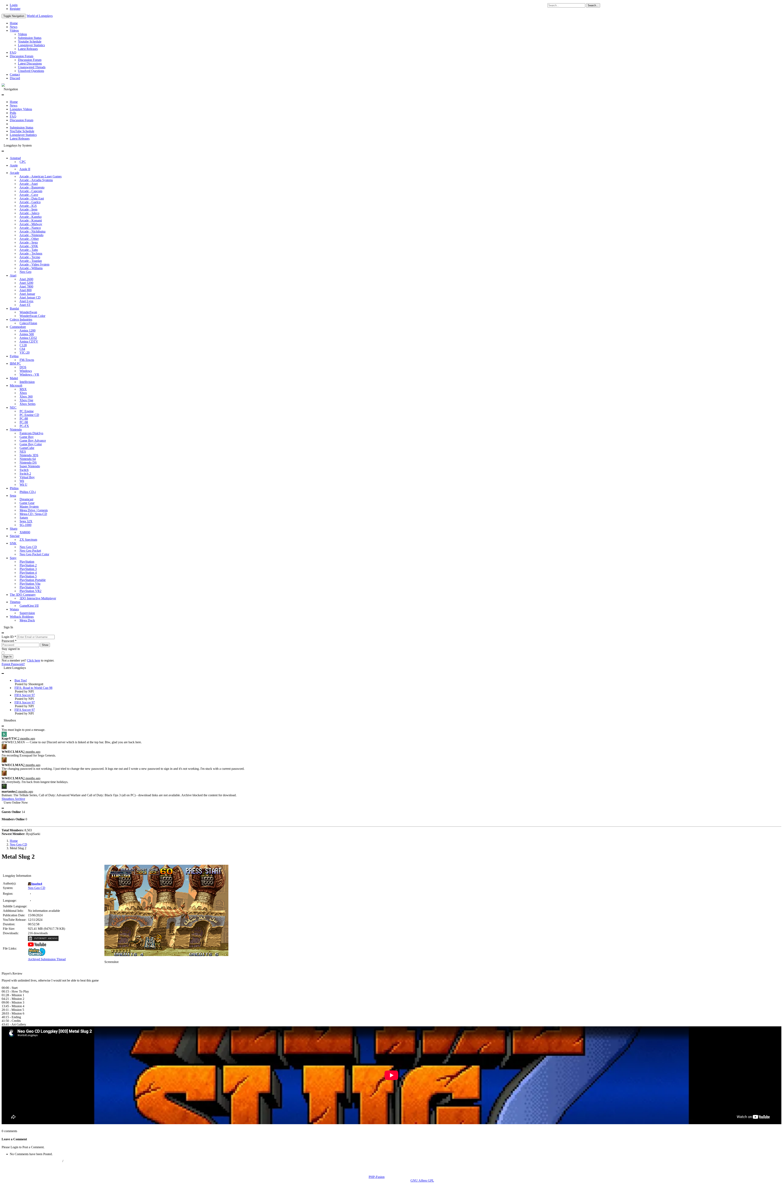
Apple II (24, 169)
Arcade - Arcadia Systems (36, 180)
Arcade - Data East (31, 198)
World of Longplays (40, 16)
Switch (24, 470)
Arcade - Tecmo (29, 257)
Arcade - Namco (30, 227)
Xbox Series (27, 404)
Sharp (13, 528)
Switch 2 (25, 473)
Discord (15, 78)
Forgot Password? (13, 664)
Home (14, 23)
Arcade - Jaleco (29, 213)
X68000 (25, 532)
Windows (26, 371)
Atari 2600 (26, 279)
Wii (22, 481)
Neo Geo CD (28, 547)
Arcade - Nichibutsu (32, 231)
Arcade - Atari (28, 183)
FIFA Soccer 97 (24, 695)
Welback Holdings (22, 616)
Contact (15, 74)
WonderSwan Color (32, 316)
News (13, 27)
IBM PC (15, 363)
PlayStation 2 (28, 565)
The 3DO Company (23, 594)
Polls (13, 113)
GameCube (27, 448)
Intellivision (27, 382)
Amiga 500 (26, 334)
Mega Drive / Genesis (34, 510)
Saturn (24, 517)
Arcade (14, 172)
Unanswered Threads (31, 67)
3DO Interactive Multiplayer (38, 598)
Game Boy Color (31, 444)
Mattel (14, 378)
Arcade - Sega (28, 242)
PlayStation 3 (28, 569)
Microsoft (16, 385)
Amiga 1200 (27, 330)
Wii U (23, 484)
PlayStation (27, 561)
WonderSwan (28, 312)
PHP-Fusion (377, 1177)
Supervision (27, 613)
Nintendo (16, 429)
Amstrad (15, 158)
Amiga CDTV (28, 341)
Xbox (23, 393)
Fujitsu (14, 356)
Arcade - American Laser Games (40, 176)
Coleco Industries (21, 319)
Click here (33, 660)
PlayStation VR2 (30, 591)
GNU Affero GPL (422, 1180)
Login (14, 5)
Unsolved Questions (31, 71)
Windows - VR (29, 374)
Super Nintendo (30, 466)
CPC (23, 161)
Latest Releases (28, 49)
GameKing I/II (29, 605)
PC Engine (27, 411)
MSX (23, 389)
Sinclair (15, 536)
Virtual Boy (27, 477)
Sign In (7, 656)
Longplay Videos (21, 109)
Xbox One (26, 400)
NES (23, 451)
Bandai (14, 308)
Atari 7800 (26, 286)
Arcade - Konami (30, 220)
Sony (13, 558)
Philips (14, 488)
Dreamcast (26, 499)
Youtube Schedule (29, 41)
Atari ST (25, 305)
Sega (13, 495)
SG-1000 (25, 525)
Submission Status (29, 38)
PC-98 (24, 422)
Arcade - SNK (28, 246)
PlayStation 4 (28, 572)
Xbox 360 (26, 396)
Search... (593, 5)
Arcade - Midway (30, 224)
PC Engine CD (29, 415)
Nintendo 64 (28, 459)
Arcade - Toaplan (30, 260)
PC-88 (24, 418)
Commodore (18, 327)
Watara (14, 609)
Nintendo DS (28, 462)
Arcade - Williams (31, 268)
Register (15, 8)
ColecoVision (28, 323)
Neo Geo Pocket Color (34, 554)
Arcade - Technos (30, 253)
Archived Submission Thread (47, 959)
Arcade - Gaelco (30, 202)
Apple (14, 165)
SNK (13, 543)
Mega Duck (27, 620)
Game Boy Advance (33, 440)
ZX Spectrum (28, 539)
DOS (23, 367)
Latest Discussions (30, 63)
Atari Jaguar (27, 294)
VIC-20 (25, 352)
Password (9, 641)
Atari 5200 (26, 283)
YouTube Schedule (22, 131)
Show (45, 644)
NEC (13, 407)
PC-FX (24, 426)
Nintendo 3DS (29, 455)
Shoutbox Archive (13, 799)
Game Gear (27, 503)
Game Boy (27, 437)
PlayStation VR (30, 587)
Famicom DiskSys (31, 433)
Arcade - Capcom (30, 191)
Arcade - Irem (28, 209)
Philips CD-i (28, 492)
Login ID (9, 637)
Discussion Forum (21, 56)
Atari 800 (25, 290)
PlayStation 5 (28, 576)
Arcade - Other (29, 238)
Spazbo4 (36, 883)
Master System (29, 506)
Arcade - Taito (28, 249)
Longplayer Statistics (31, 45)
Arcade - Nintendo (31, 235)
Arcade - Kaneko (30, 216)
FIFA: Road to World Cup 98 (33, 687)
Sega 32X (26, 521)
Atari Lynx (26, 301)
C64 (22, 349)
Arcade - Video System (34, 264)
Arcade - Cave (28, 194)
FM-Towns (27, 360)
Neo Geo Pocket (30, 550)
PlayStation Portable (33, 580)
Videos (14, 30)
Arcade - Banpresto (31, 187)
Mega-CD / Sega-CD (33, 514)
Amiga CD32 (28, 338)
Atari (13, 275)
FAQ (13, 52)
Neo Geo (25, 272)
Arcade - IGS (28, 205)
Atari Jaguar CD (30, 297)
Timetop (15, 602)
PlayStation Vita (30, 583)
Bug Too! (20, 680)
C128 (23, 345)
